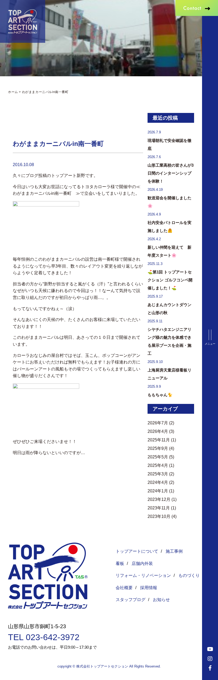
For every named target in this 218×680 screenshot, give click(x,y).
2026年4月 (158, 431)
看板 (120, 563)
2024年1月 (158, 491)
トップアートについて (137, 551)
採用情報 (148, 587)
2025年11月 (159, 440)
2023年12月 (159, 499)
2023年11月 (159, 508)
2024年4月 (158, 482)
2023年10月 (159, 516)
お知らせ (161, 599)
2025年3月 (158, 474)
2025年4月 (158, 465)
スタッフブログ (130, 599)
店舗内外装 (142, 563)
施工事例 (174, 551)
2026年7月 (158, 423)
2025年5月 (158, 457)
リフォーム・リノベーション (143, 575)
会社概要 (124, 587)
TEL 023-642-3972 (43, 637)
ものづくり (189, 575)
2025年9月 (158, 448)
